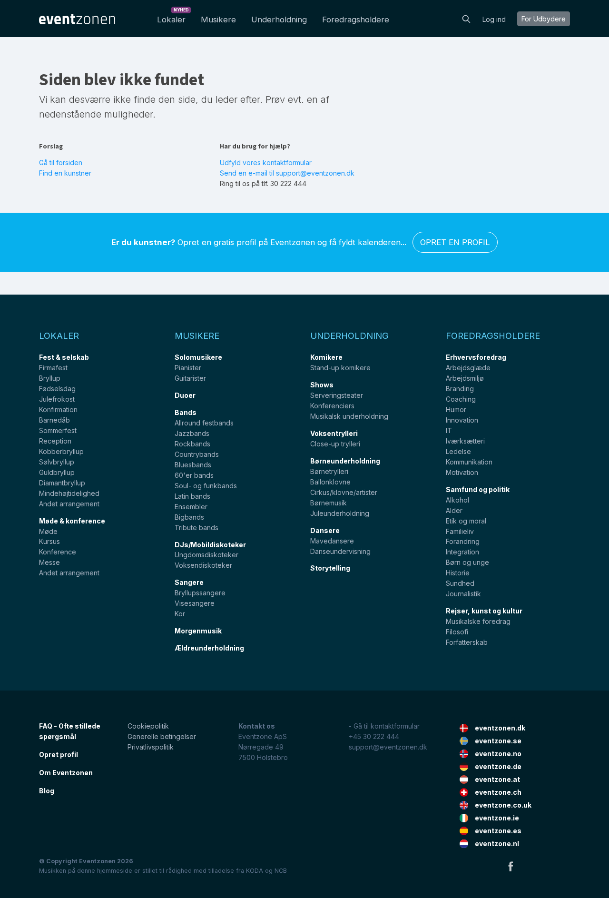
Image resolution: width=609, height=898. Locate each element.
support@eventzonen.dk (388, 747)
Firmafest (53, 368)
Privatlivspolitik (151, 747)
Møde (48, 531)
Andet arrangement (69, 504)
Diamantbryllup (62, 483)
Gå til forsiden (60, 162)
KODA (254, 870)
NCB (281, 870)
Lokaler (173, 17)
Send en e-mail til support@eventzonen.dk (287, 173)
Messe (49, 562)
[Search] (466, 18)
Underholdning (279, 19)
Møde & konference (72, 521)
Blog (46, 791)
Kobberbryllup (61, 451)
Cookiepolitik (148, 726)
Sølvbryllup (56, 462)
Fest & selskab (64, 357)
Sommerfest (58, 430)
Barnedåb (54, 420)
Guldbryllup (57, 472)
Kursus (49, 541)
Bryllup (49, 378)
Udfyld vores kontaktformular (266, 162)
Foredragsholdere (355, 19)
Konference (57, 552)
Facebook (510, 866)
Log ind (494, 19)
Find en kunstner (65, 173)
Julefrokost (57, 399)
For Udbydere (543, 19)
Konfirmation (58, 409)
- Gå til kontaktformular (384, 726)
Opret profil (58, 754)
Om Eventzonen (66, 773)
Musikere (218, 19)
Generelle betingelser (162, 736)
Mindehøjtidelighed (69, 493)
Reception (55, 441)
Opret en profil (455, 242)
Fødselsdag (57, 389)
